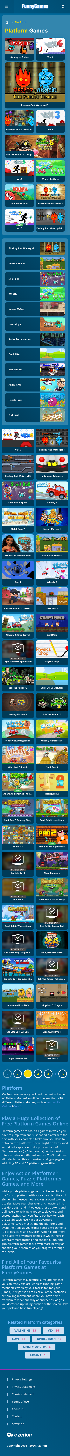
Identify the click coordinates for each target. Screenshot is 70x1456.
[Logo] (35, 6)
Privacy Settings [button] (22, 1379)
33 (34, 1330)
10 (62, 1073)
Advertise (18, 1424)
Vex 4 (17, 1106)
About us (18, 1409)
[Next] (17, 1074)
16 (57, 1330)
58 (23, 1339)
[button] (63, 6)
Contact (17, 1416)
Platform (20, 22)
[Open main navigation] (7, 6)
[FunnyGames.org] (7, 22)
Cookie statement (23, 1394)
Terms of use (20, 1401)
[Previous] (7, 1074)
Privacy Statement (23, 1387)
